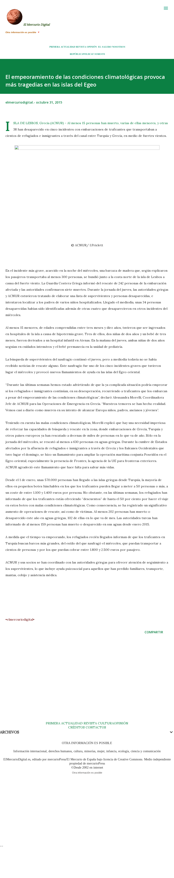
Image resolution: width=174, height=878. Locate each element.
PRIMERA (54, 46)
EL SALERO (104, 46)
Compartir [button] (154, 632)
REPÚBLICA (76, 54)
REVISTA (81, 46)
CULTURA (106, 723)
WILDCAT (88, 54)
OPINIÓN (92, 46)
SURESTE (99, 54)
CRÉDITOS (76, 727)
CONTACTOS (95, 727)
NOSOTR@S (118, 46)
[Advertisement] (87, 682)
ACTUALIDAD (68, 46)
